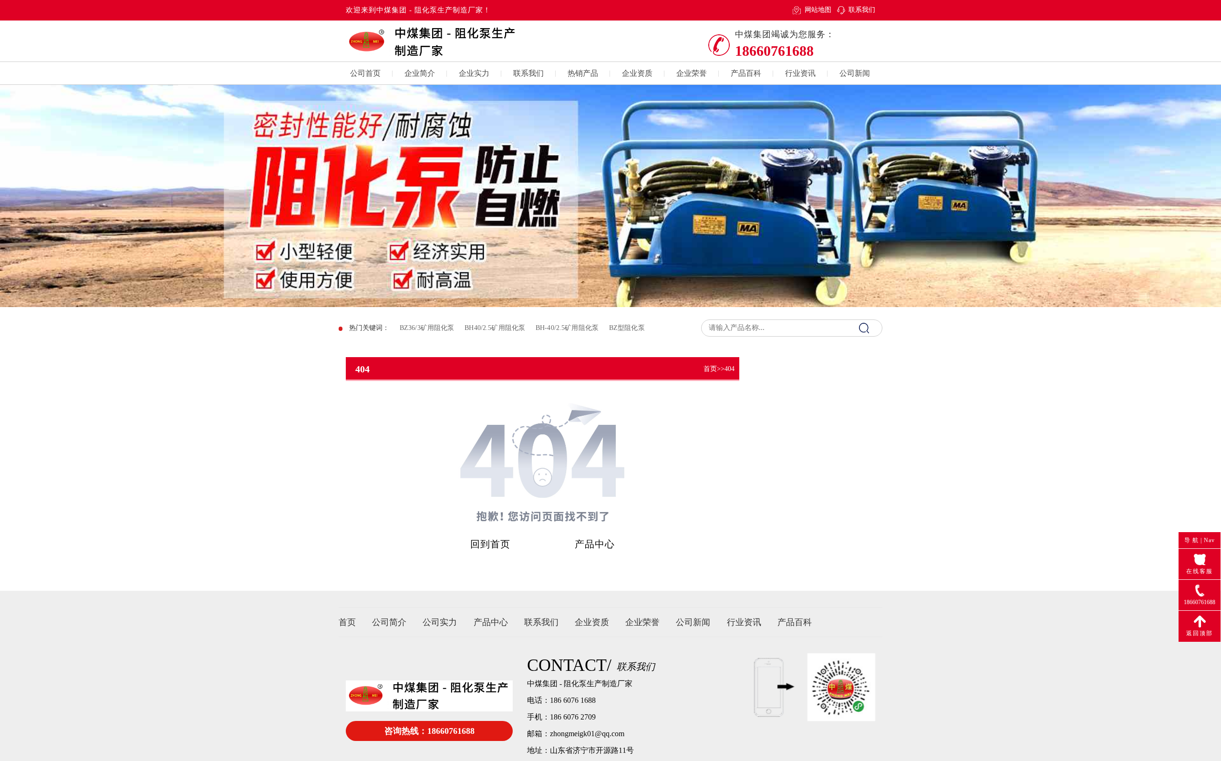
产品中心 (595, 544)
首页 (710, 368)
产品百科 (746, 73)
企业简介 (419, 73)
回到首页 (490, 544)
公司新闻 (854, 73)
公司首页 (365, 73)
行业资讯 (800, 73)
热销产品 (583, 73)
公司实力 (440, 622)
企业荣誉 (691, 73)
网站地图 (818, 9)
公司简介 (389, 622)
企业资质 (637, 73)
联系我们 (861, 9)
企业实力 (474, 73)
